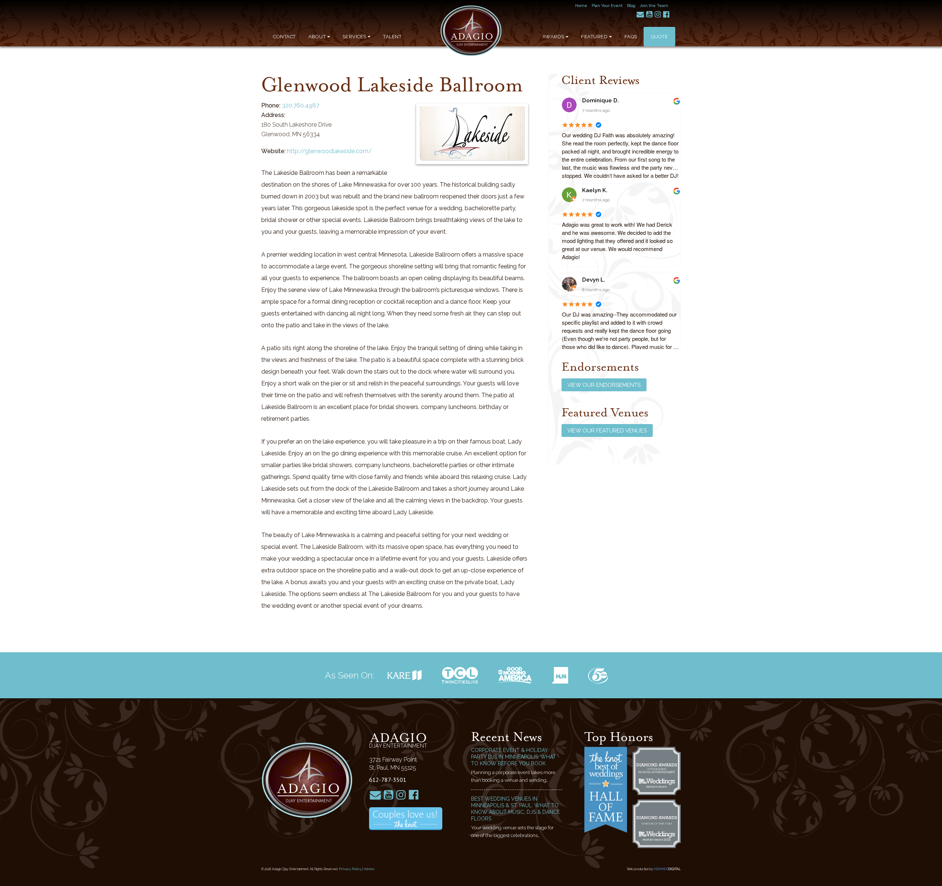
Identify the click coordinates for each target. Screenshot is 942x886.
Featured (594, 36)
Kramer (667, 869)
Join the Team (654, 5)
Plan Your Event (607, 5)
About (317, 36)
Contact (284, 36)
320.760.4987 (300, 105)
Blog (631, 5)
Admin (369, 869)
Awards (553, 36)
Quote (659, 36)
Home (581, 5)
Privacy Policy (350, 869)
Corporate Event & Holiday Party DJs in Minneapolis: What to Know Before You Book (513, 756)
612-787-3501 (387, 779)
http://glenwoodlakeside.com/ (329, 151)
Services (354, 36)
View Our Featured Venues (607, 430)
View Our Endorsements (604, 385)
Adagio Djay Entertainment (471, 31)
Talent (392, 36)
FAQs (630, 36)
